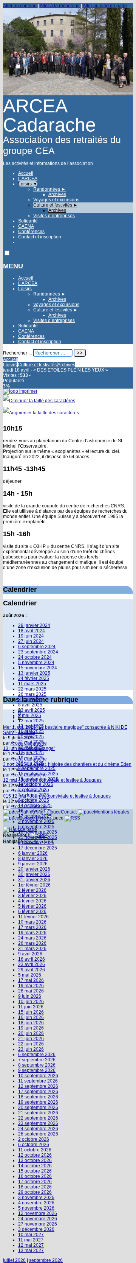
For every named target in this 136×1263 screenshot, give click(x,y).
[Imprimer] (20, 391)
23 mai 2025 (31, 747)
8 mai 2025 (29, 715)
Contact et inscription (39, 237)
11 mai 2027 (30, 1240)
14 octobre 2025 (35, 805)
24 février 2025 (33, 678)
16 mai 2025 (31, 731)
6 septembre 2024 (37, 646)
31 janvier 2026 (34, 879)
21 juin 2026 (31, 1038)
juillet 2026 (14, 1260)
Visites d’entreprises (54, 215)
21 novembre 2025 (37, 837)
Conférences (31, 231)
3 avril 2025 (30, 699)
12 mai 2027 (31, 1245)
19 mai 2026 (31, 985)
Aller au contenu (20, 5)
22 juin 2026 (31, 1044)
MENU (13, 266)
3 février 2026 (32, 895)
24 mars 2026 (32, 938)
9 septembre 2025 (37, 768)
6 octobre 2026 (33, 1144)
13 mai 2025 (31, 726)
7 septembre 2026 (37, 1059)
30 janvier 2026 (34, 874)
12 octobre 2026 (35, 1155)
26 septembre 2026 (38, 1134)
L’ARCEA (27, 178)
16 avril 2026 (31, 959)
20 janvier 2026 (34, 869)
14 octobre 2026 (35, 1165)
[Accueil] (68, 93)
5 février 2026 (32, 906)
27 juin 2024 (31, 641)
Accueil (25, 173)
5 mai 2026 (29, 975)
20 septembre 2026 (38, 1107)
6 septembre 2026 (37, 1054)
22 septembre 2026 (38, 1118)
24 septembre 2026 (38, 1128)
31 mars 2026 (32, 948)
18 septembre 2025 (38, 779)
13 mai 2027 (31, 1250)
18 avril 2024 (31, 630)
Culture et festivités (55, 205)
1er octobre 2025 (35, 784)
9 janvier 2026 (33, 863)
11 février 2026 (33, 916)
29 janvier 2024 (34, 625)
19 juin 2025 (31, 758)
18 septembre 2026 (38, 1097)
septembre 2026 (46, 1260)
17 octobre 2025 (35, 816)
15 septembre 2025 (38, 773)
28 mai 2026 (31, 991)
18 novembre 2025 (37, 832)
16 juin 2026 (31, 1017)
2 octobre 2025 (33, 789)
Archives (57, 194)
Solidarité (28, 221)
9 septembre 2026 (37, 1070)
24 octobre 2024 (35, 657)
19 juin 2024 (31, 636)
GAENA (26, 226)
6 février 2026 (32, 911)
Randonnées (49, 189)
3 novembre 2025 (36, 821)
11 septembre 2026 (38, 1081)
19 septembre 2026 (38, 1102)
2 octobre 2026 (33, 1139)
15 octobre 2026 (35, 1171)
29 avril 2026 (31, 969)
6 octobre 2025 (33, 800)
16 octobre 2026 (35, 1176)
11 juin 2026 (30, 1006)
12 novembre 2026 (37, 1213)
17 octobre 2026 (35, 1181)
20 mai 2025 (31, 736)
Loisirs (27, 184)
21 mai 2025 (31, 742)
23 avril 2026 (31, 964)
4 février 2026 (32, 901)
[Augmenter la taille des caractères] (41, 412)
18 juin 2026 (31, 1022)
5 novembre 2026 (36, 1208)
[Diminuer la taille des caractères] (39, 400)
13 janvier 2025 (34, 673)
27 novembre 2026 (37, 1224)
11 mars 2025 (32, 683)
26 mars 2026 (32, 943)
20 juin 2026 (31, 1033)
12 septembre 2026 (38, 1086)
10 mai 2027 (31, 1234)
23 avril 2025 (31, 710)
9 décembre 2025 (36, 842)
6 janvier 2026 (33, 853)
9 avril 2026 (30, 954)
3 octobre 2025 (33, 795)
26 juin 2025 (31, 763)
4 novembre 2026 (36, 1202)
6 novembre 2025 (36, 826)
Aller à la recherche (60, 5)
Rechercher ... (17, 353)
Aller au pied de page (105, 5)
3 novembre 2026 (36, 1197)
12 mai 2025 (31, 720)
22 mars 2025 (32, 689)
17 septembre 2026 (38, 1091)
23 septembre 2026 (38, 1123)
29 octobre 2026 (35, 1192)
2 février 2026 (32, 890)
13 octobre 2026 (35, 1160)
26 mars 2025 (32, 694)
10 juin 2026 (31, 1001)
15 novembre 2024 (37, 667)
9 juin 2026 (29, 996)
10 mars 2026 (32, 922)
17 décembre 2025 (37, 848)
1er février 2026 (34, 885)
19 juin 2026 (31, 1028)
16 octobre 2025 (35, 810)
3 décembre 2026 (36, 1229)
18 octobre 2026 (35, 1187)
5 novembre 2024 (36, 662)
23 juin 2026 (31, 1049)
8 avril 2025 (30, 705)
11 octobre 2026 (34, 1150)
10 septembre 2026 (38, 1075)
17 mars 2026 (32, 927)
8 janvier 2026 (33, 858)
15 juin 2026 (31, 1012)
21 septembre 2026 (38, 1112)
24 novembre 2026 (37, 1218)
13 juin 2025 (31, 752)
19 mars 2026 (32, 932)
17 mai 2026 (31, 980)
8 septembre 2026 (37, 1065)
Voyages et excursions (56, 199)
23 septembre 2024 (38, 652)
